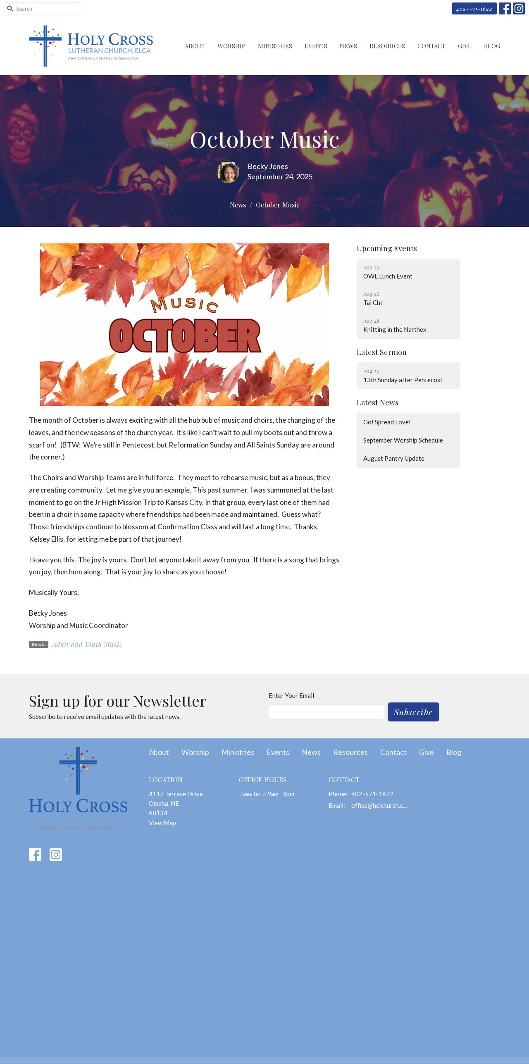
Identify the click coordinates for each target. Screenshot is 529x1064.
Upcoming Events (387, 248)
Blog (492, 46)
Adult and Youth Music (87, 644)
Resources (387, 46)
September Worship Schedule (403, 440)
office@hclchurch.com (380, 805)
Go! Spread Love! (387, 422)
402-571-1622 (474, 8)
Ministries (275, 46)
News (348, 46)
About (195, 46)
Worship (231, 46)
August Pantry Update (393, 458)
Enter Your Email (291, 695)
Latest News (377, 402)
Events (316, 46)
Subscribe (413, 711)
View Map (162, 822)
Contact (431, 46)
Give (465, 46)
